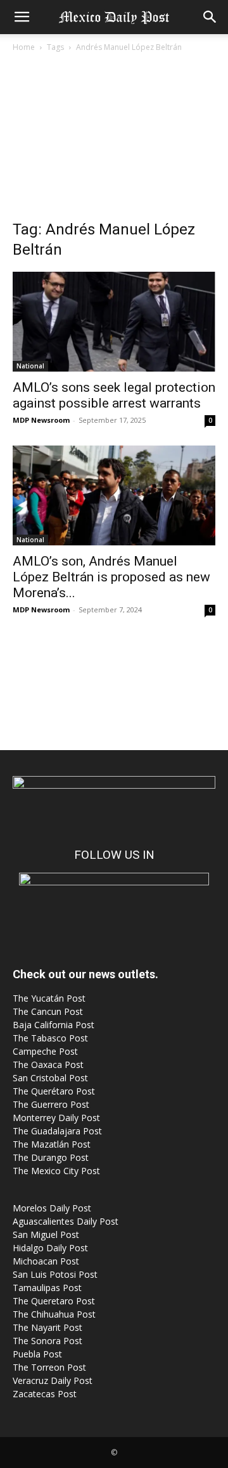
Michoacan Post (46, 1261)
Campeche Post (45, 1051)
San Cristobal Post (50, 1078)
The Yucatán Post (49, 998)
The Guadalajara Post (57, 1131)
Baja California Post (53, 1025)
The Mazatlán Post (52, 1144)
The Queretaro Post (54, 1301)
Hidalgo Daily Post (50, 1248)
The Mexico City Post (56, 1171)
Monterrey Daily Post (56, 1118)
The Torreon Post (49, 1367)
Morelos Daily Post (52, 1208)
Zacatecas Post (45, 1394)
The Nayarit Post (47, 1327)
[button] (21, 17)
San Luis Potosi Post (55, 1274)
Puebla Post (37, 1354)
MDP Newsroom (41, 420)
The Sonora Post (47, 1341)
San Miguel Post (46, 1234)
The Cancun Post (48, 1011)
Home (24, 47)
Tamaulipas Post (47, 1288)
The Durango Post (51, 1157)
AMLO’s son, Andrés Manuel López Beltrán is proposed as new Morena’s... (111, 577)
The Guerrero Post (51, 1104)
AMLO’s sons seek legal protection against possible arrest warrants (114, 395)
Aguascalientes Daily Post (65, 1221)
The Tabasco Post (50, 1038)
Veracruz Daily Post (52, 1380)
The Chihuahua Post (54, 1314)
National (30, 365)
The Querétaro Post (54, 1091)
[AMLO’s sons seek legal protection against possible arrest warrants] (114, 322)
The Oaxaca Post (48, 1065)
